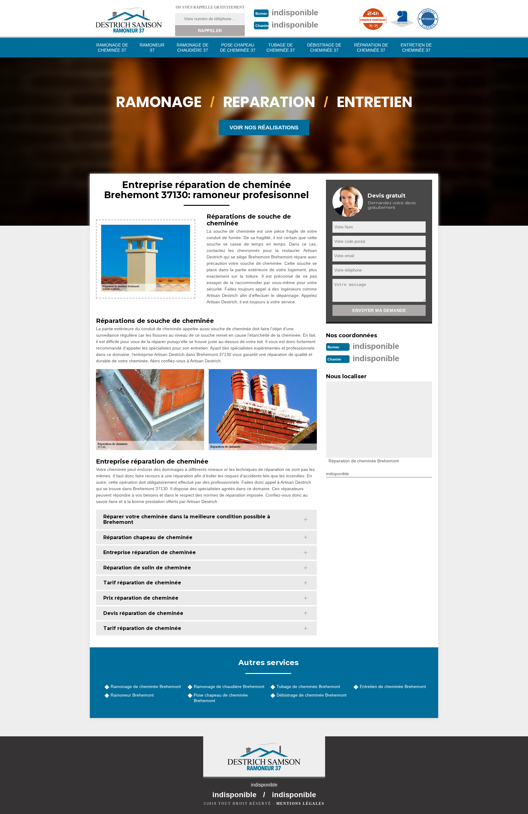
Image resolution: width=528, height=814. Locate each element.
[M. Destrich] (128, 19)
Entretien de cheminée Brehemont (393, 686)
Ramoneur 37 (152, 48)
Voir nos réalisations (264, 127)
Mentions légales (300, 803)
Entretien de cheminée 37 (416, 48)
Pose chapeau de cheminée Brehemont (221, 698)
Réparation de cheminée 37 (371, 48)
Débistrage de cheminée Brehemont (311, 695)
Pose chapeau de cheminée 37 (237, 48)
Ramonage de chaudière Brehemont (229, 686)
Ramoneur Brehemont (132, 695)
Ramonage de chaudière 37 (192, 48)
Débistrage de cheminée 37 (324, 48)
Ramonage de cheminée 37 (112, 48)
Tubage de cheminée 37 (280, 48)
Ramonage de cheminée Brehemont (146, 686)
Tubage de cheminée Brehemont (308, 686)
